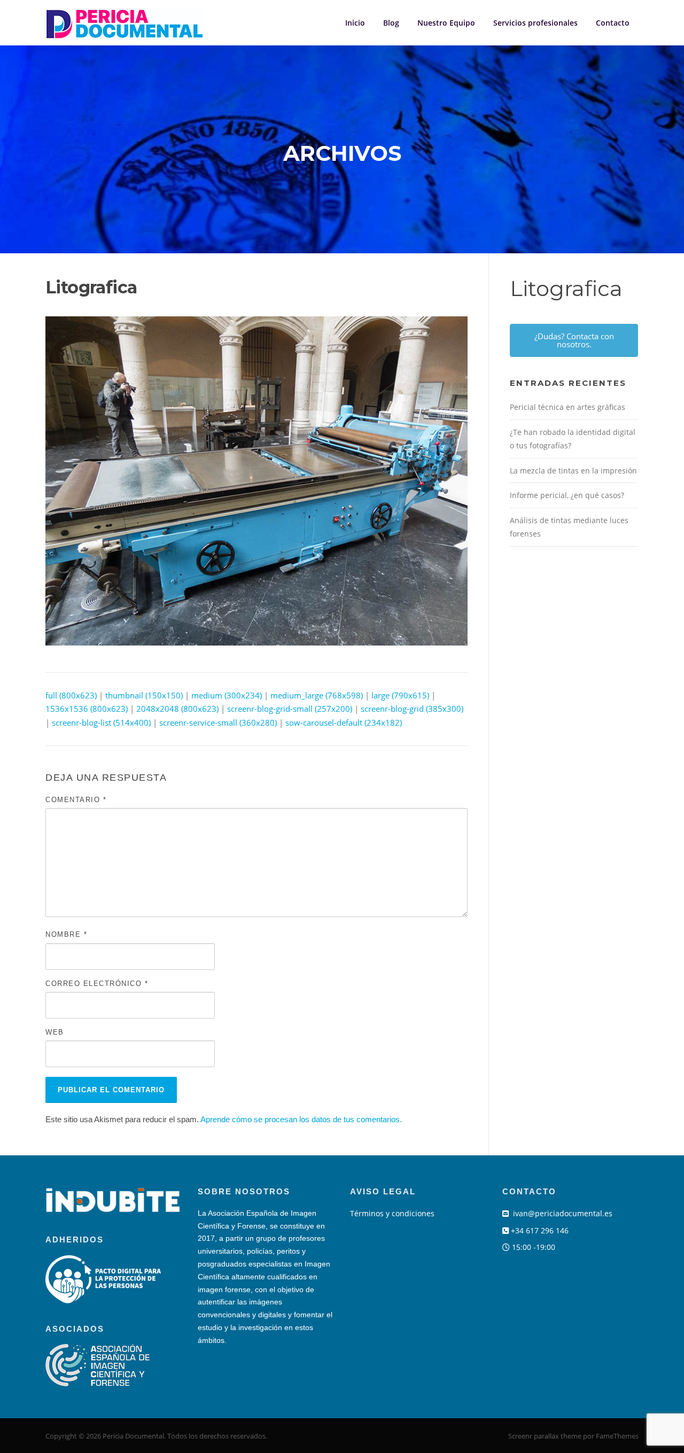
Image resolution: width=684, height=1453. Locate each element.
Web (54, 1032)
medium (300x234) (226, 695)
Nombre (66, 934)
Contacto (612, 23)
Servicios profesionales (535, 23)
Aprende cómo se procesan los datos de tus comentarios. (301, 1119)
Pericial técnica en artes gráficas (567, 407)
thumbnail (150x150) (144, 695)
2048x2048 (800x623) (177, 708)
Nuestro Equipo (446, 23)
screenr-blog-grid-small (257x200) (289, 708)
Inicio (355, 23)
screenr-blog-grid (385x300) (412, 708)
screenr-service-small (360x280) (218, 722)
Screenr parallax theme (544, 1436)
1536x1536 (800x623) (86, 708)
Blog (391, 23)
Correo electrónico (96, 984)
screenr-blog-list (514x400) (101, 722)
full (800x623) (71, 695)
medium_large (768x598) (316, 695)
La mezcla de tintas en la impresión (573, 470)
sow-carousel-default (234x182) (343, 722)
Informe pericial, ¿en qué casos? (567, 495)
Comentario (75, 800)
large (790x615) (400, 695)
